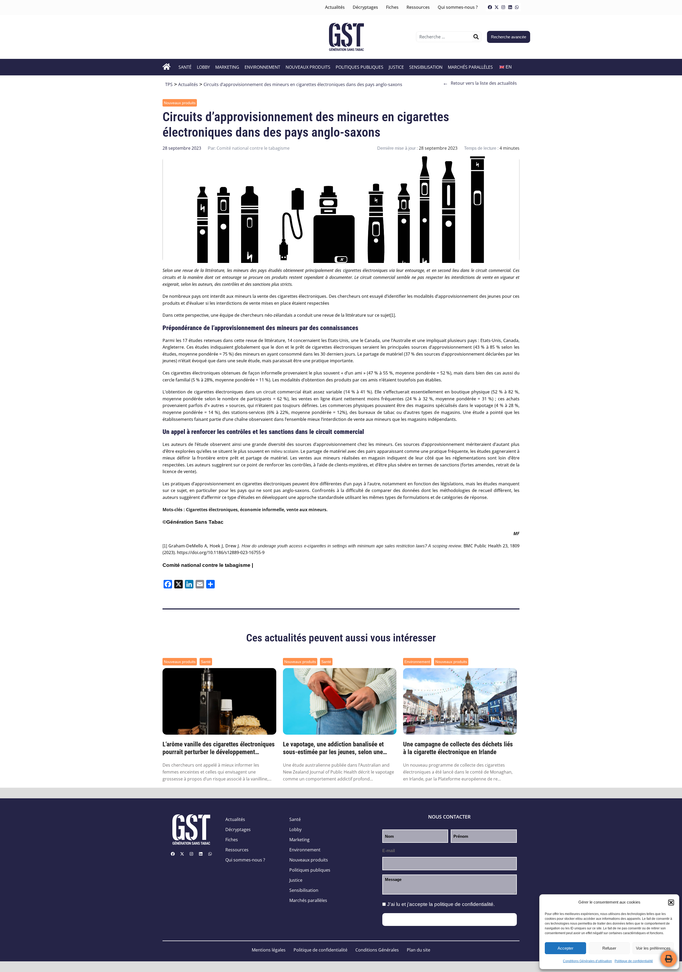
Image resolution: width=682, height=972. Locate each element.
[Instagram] (503, 7)
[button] (671, 902)
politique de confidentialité (463, 904)
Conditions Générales (377, 950)
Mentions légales (269, 950)
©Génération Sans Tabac (193, 522)
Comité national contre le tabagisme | (208, 565)
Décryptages (365, 7)
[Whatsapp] (517, 7)
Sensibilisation (426, 67)
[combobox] (444, 37)
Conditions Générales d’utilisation (587, 961)
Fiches (392, 7)
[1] (392, 315)
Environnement (262, 67)
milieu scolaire (284, 451)
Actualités (335, 7)
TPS (169, 84)
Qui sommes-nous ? (458, 7)
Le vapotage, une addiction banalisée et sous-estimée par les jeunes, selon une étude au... (333, 748)
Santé (185, 67)
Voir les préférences (653, 948)
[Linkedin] (510, 7)
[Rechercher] (476, 37)
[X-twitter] (496, 7)
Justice (396, 67)
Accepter (565, 948)
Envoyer (449, 919)
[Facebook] (490, 7)
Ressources (418, 7)
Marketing (227, 67)
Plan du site (418, 950)
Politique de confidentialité (634, 961)
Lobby (203, 67)
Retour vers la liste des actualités (480, 83)
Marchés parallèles (470, 67)
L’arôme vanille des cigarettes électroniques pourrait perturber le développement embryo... (219, 748)
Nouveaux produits (308, 67)
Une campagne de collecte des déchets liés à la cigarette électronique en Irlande (458, 748)
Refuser (609, 948)
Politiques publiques (359, 67)
